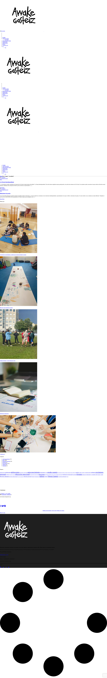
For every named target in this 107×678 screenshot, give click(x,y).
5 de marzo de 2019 (4, 178)
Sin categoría (5, 463)
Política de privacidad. (47, 510)
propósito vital (94, 474)
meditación (84, 474)
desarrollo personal (12, 474)
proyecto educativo (20, 476)
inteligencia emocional (68, 474)
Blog (1, 179)
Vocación (4, 465)
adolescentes (15, 472)
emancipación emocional (34, 474)
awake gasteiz (52, 472)
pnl (91, 474)
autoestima (42, 472)
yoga (67, 476)
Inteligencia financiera (4, 413)
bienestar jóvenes (70, 472)
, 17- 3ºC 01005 (7, 493)
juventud (74, 474)
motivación (88, 474)
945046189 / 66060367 (6, 494)
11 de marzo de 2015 (4, 189)
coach (80, 472)
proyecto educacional (13, 476)
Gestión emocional (59, 474)
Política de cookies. (60, 510)
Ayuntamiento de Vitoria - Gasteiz (62, 472)
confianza (93, 472)
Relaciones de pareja (5, 193)
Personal (4, 462)
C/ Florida (2, 493)
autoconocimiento (33, 472)
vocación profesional (62, 476)
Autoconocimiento (6, 459)
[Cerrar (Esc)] (105, 1)
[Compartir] (103, 1)
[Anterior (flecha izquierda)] (2, 339)
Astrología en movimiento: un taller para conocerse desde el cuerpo (13, 254)
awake (46, 472)
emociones (42, 474)
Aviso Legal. (54, 510)
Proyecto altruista (4, 476)
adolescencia (2, 472)
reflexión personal (27, 476)
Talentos (4, 464)
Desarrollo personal (6, 461)
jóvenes (79, 474)
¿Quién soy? (2, 454)
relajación (33, 476)
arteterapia (21, 472)
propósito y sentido (100, 474)
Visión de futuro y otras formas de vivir (7, 360)
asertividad (25, 472)
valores (46, 476)
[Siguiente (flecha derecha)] (105, 339)
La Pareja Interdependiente (7, 182)
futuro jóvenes (54, 474)
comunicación (87, 472)
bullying (74, 472)
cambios (77, 472)
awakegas (3, 177)
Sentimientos (37, 476)
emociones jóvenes (48, 474)
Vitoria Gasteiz (53, 476)
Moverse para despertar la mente (6, 307)
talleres (41, 476)
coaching (83, 472)
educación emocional (22, 474)
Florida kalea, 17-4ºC (4, 554)
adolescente (8, 472)
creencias (7, 474)
